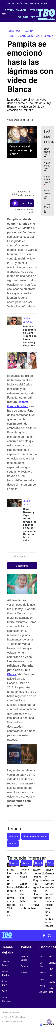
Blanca (12, 674)
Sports (52, 981)
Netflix (51, 956)
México (19, 1021)
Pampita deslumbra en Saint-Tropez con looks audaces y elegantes (30, 336)
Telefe (39, 862)
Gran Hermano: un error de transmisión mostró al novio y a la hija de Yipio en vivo (14, 892)
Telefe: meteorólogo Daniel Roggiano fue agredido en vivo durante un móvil (41, 887)
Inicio (10, 3)
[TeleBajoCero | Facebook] (2, 23)
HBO (51, 969)
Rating (42, 985)
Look (44, 3)
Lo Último (22, 3)
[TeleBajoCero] (14, 935)
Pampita (13, 836)
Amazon (43, 991)
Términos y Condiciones (10, 1012)
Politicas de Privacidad (11, 1017)
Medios (34, 3)
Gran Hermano (17, 862)
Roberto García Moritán (18, 404)
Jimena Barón (29, 862)
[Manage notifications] (49, 1021)
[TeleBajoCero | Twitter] (8, 23)
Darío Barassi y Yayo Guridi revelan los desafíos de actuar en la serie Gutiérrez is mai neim (29, 524)
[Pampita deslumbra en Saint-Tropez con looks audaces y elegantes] (14, 322)
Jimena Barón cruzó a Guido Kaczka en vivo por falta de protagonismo (28, 889)
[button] (22, 565)
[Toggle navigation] (3, 14)
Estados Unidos (9, 1021)
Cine (51, 975)
